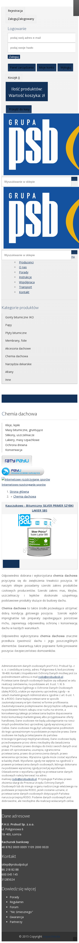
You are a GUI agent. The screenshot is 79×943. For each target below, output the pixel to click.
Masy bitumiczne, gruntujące (24, 430)
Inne (8, 380)
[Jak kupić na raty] (17, 465)
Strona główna (19, 491)
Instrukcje (25, 277)
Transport (25, 287)
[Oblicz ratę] (23, 474)
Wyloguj (66, 67)
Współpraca (27, 282)
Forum (14, 907)
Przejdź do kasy (19, 109)
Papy (8, 325)
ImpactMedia (51, 936)
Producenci (26, 262)
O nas (23, 267)
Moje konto (46, 67)
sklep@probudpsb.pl (15, 864)
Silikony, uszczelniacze (19, 435)
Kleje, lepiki (12, 425)
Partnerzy (16, 922)
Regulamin (16, 902)
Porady (23, 272)
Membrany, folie (16, 340)
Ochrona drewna (16, 445)
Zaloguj (14, 56)
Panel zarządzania (22, 67)
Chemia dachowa (16, 356)
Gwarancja (17, 917)
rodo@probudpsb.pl (50, 677)
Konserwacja (13, 450)
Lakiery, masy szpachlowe (22, 440)
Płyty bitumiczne (16, 333)
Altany (9, 372)
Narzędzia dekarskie (18, 364)
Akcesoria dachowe (18, 348)
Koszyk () (14, 77)
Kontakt (24, 292)
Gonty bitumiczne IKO (19, 317)
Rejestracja (15, 11)
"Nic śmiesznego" (21, 912)
